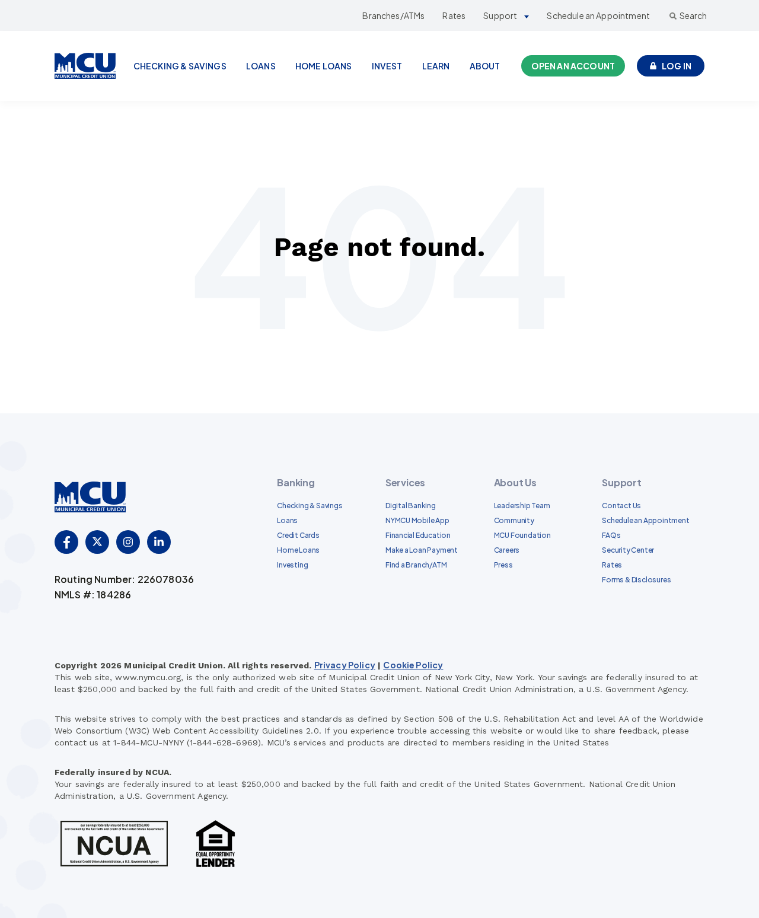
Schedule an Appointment (598, 15)
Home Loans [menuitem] (298, 550)
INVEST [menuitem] (387, 65)
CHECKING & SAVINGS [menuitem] (180, 65)
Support (500, 15)
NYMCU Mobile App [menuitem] (417, 520)
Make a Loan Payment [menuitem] (421, 550)
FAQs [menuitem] (611, 535)
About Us (515, 482)
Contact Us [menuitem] (621, 505)
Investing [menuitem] (292, 564)
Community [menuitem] (514, 520)
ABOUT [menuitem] (485, 65)
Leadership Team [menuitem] (522, 505)
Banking (295, 482)
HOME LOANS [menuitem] (323, 65)
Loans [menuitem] (287, 520)
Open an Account (573, 65)
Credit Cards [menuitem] (298, 535)
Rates (453, 15)
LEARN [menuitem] (436, 65)
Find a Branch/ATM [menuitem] (416, 564)
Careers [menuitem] (507, 550)
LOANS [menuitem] (261, 65)
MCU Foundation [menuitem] (522, 535)
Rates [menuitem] (612, 564)
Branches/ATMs (393, 15)
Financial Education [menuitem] (418, 535)
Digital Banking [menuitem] (410, 505)
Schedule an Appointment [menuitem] (645, 520)
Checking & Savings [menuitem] (309, 505)
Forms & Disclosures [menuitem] (636, 579)
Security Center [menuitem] (628, 550)
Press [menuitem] (503, 564)
